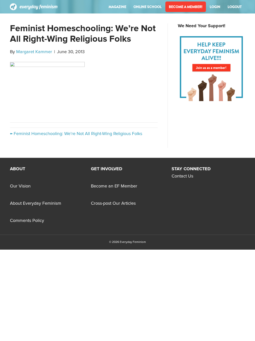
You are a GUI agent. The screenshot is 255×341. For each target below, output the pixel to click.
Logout (235, 6)
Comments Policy (27, 220)
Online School (147, 6)
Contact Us (182, 176)
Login (215, 6)
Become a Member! (185, 6)
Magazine (117, 6)
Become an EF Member (114, 186)
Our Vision (20, 186)
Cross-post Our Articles (113, 203)
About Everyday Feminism (35, 203)
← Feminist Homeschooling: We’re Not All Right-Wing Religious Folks (76, 134)
